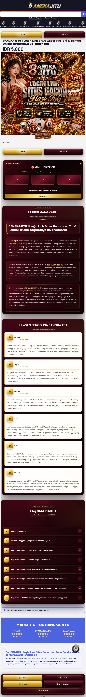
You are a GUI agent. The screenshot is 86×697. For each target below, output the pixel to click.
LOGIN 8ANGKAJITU (55, 264)
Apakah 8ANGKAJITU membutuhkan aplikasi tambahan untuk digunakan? (38, 588)
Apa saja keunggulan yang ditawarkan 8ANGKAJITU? (30, 541)
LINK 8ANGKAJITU (31, 288)
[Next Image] (83, 94)
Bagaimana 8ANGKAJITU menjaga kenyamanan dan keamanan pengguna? (39, 598)
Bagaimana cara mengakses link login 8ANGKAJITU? (30, 560)
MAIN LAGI (43, 196)
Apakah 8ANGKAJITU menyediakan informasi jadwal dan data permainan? (38, 579)
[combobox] (40, 14)
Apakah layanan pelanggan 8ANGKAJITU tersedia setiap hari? (34, 569)
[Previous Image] (3, 94)
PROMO (24, 678)
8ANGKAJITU (13, 241)
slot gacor (43, 696)
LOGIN (22, 34)
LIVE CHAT (44, 691)
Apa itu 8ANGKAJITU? (19, 531)
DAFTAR (64, 34)
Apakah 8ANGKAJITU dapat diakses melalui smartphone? (32, 550)
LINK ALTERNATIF (65, 684)
